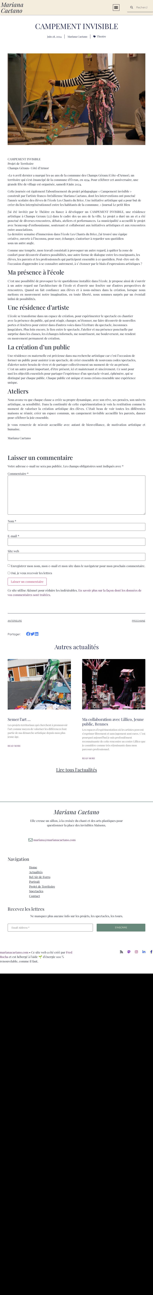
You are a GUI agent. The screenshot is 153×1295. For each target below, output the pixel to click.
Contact (34, 896)
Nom (12, 521)
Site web (13, 551)
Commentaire (18, 473)
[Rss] (121, 951)
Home (33, 867)
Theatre (101, 36)
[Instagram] (136, 951)
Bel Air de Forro (39, 877)
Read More (14, 745)
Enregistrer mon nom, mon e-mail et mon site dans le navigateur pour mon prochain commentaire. (78, 565)
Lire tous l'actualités (76, 770)
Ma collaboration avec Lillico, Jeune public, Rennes (113, 721)
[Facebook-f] (151, 951)
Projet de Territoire (42, 886)
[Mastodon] (129, 951)
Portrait (34, 881)
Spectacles (36, 891)
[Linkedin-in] (144, 951)
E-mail (13, 536)
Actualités (36, 872)
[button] (116, 7)
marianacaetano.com (14, 952)
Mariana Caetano (12, 7)
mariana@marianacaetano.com (54, 840)
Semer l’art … (19, 719)
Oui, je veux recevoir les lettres (31, 573)
